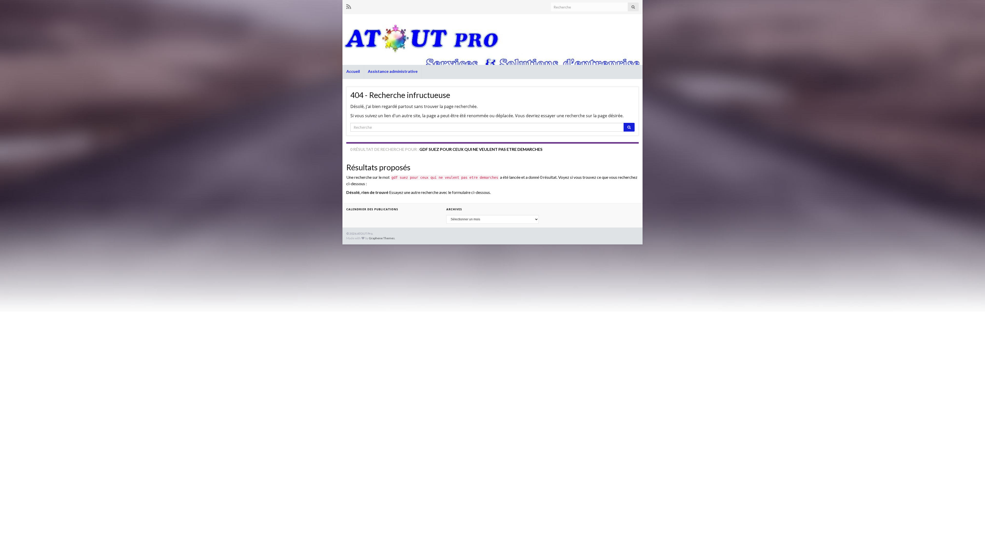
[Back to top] (973, 542)
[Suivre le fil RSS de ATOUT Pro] (348, 6)
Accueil (353, 71)
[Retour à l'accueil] (492, 39)
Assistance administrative (393, 71)
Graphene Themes (382, 238)
